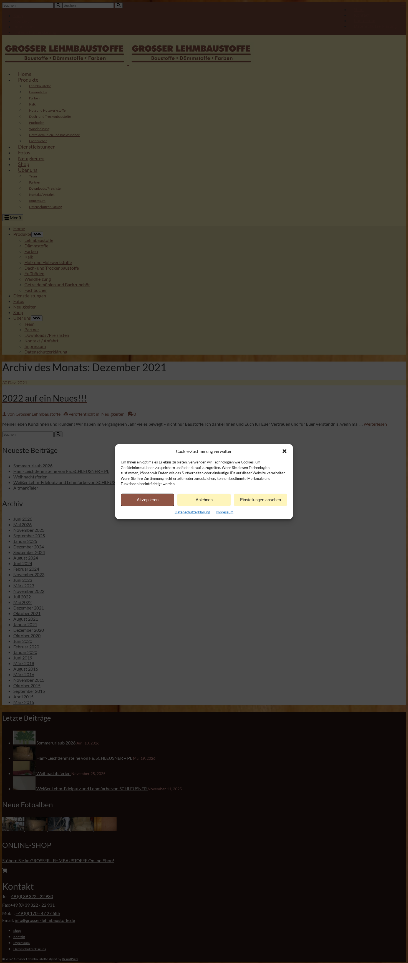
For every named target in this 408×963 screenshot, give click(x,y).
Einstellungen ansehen (260, 499)
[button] (284, 451)
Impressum (224, 512)
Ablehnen (204, 499)
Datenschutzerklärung (192, 512)
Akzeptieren (147, 499)
